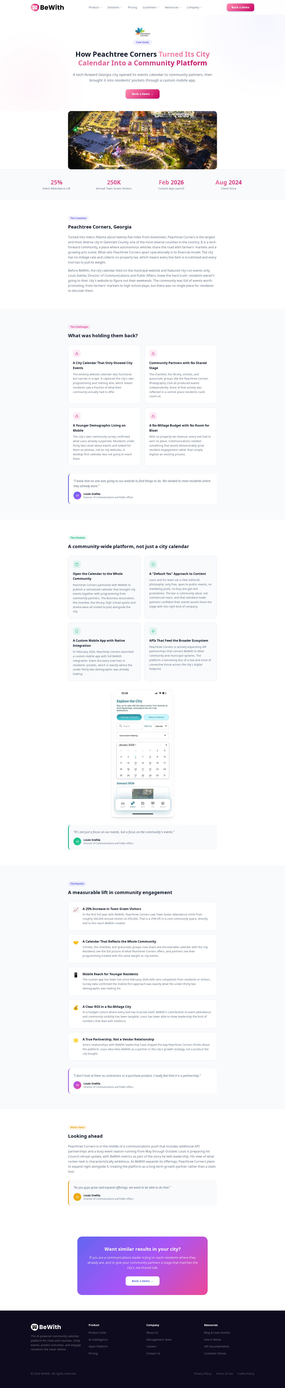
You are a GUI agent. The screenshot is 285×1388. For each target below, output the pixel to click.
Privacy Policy (202, 1373)
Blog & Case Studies (217, 1332)
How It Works (212, 1339)
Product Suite (97, 1332)
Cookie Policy (246, 1373)
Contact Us (153, 1353)
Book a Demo (240, 7)
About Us (152, 1332)
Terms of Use (224, 1373)
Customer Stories (215, 1353)
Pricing (132, 7)
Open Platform (98, 1346)
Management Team (159, 1339)
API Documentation (216, 1346)
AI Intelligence (98, 1339)
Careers (151, 1346)
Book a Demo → (142, 94)
